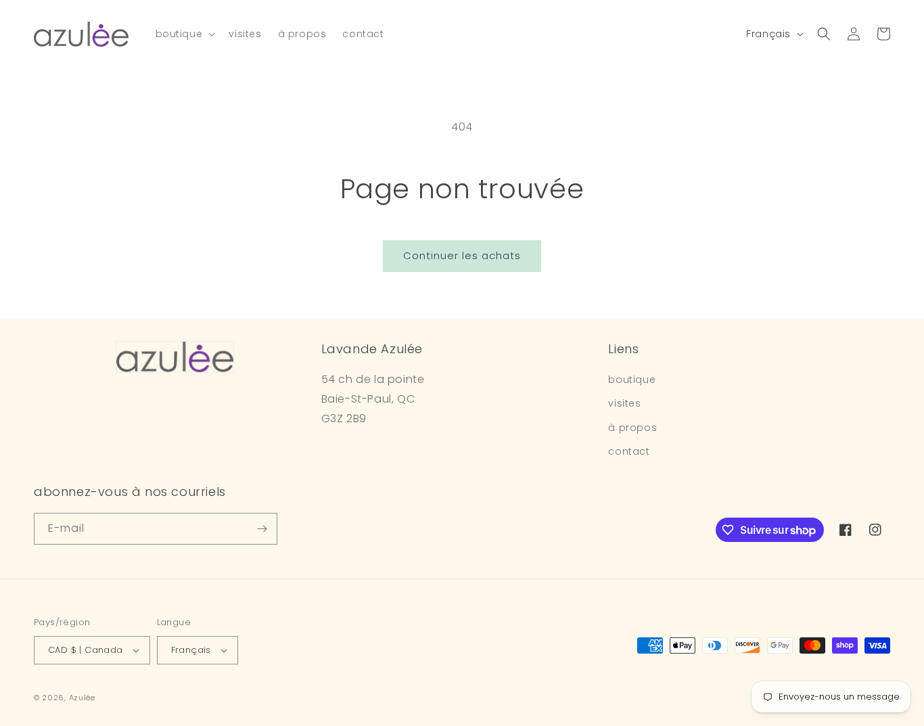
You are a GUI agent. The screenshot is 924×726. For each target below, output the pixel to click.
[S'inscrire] (262, 529)
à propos (632, 427)
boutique (631, 379)
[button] (184, 34)
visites (624, 403)
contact (628, 451)
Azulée (82, 697)
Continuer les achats (462, 255)
